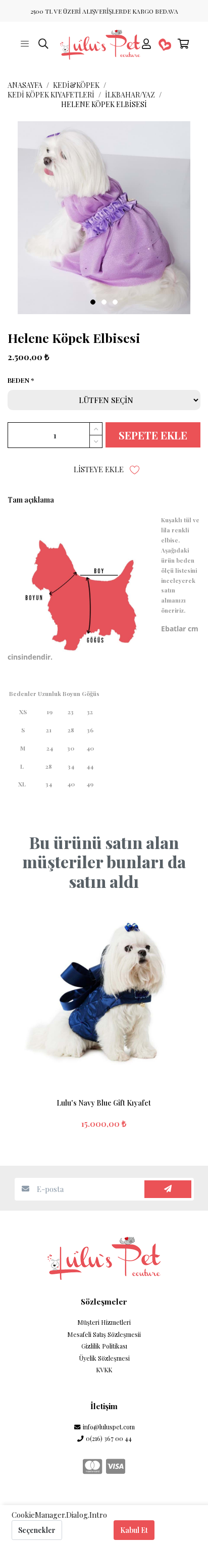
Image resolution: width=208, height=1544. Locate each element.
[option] (104, 217)
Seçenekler (37, 1530)
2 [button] (104, 302)
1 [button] (92, 302)
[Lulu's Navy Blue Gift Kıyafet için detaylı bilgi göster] (103, 995)
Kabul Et (134, 1530)
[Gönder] (168, 1189)
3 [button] (115, 302)
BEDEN (18, 380)
